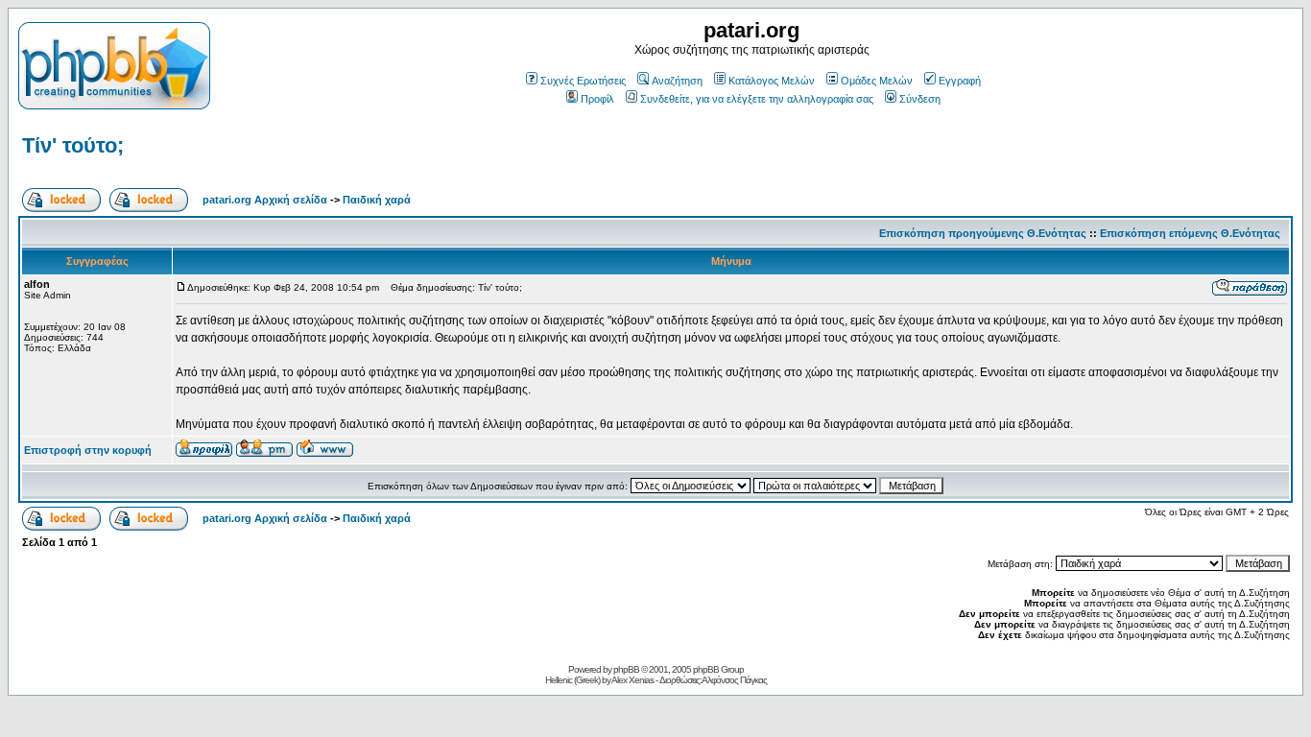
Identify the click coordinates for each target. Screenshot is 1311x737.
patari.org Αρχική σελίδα (265, 199)
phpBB (626, 669)
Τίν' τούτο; (73, 145)
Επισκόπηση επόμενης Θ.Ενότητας (1190, 233)
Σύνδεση (920, 99)
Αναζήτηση (677, 80)
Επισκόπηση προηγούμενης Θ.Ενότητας (982, 233)
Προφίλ (597, 99)
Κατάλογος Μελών (771, 80)
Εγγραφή (960, 80)
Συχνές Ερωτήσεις (583, 80)
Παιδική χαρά (377, 199)
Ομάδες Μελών (877, 80)
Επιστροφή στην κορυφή (88, 450)
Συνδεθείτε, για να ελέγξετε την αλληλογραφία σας (756, 99)
